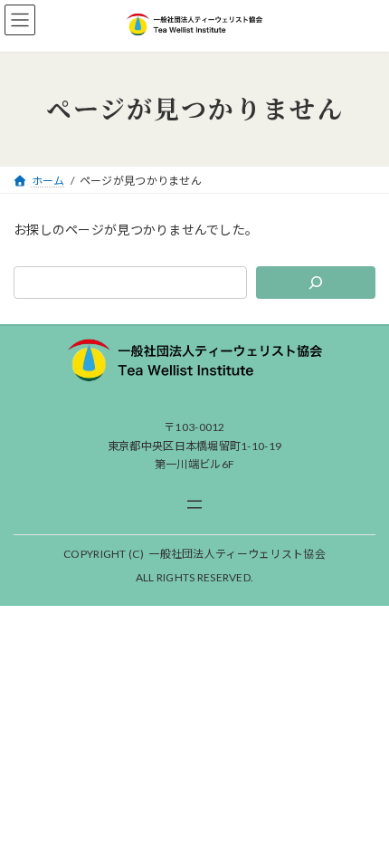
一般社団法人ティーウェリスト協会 (236, 554)
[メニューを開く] (194, 504)
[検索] (315, 282)
